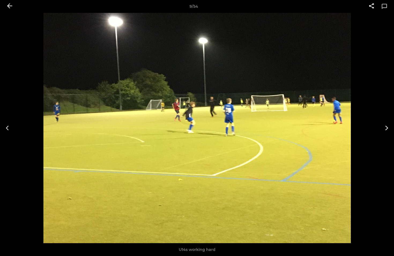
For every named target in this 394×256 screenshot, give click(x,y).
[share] (371, 6)
